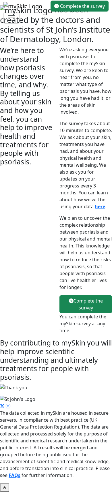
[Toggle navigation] (11, 18)
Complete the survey (82, 6)
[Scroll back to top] (4, 487)
